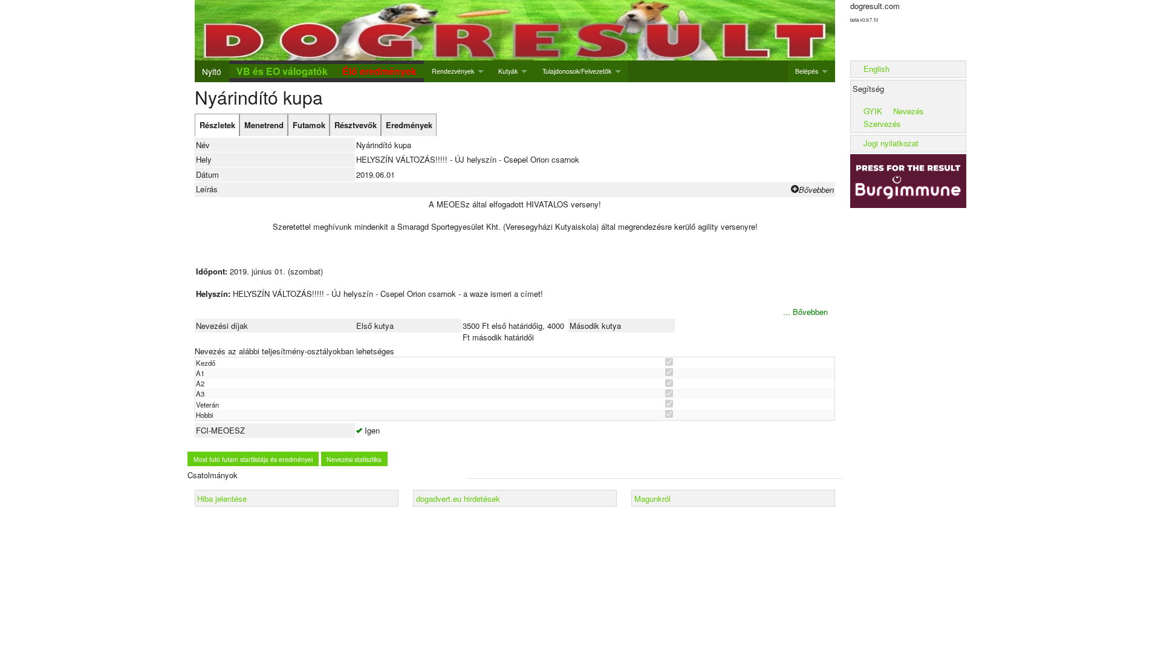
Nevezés (908, 111)
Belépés (806, 71)
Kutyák (508, 71)
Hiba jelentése (222, 498)
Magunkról (652, 498)
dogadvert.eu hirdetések (458, 498)
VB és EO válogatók (282, 71)
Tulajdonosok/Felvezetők (576, 71)
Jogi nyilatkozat (891, 143)
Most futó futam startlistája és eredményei (253, 459)
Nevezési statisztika (354, 459)
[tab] (217, 125)
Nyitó (211, 71)
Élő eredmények (379, 71)
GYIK (872, 111)
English (876, 68)
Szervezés (882, 123)
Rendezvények (453, 71)
